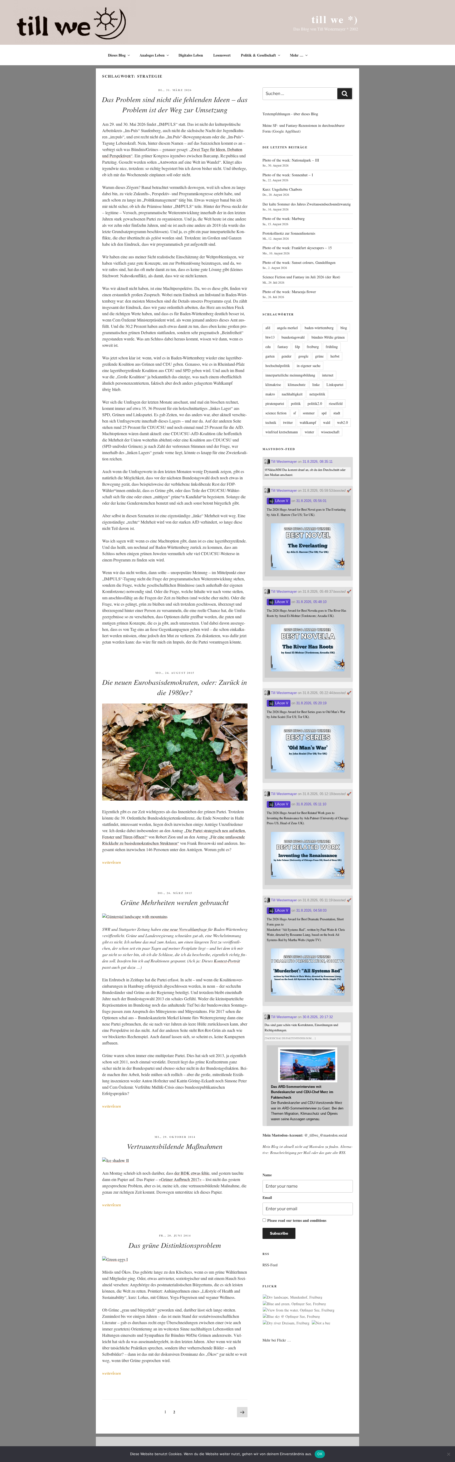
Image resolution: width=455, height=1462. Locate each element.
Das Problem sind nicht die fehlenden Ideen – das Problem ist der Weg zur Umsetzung (175, 104)
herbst (334, 356)
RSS (342, 1152)
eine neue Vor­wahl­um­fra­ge (184, 929)
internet (327, 375)
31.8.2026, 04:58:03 (311, 910)
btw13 (270, 337)
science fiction (275, 412)
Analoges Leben (152, 55)
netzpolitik (317, 393)
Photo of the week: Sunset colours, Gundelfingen (299, 262)
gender (286, 356)
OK (319, 1454)
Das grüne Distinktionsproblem (174, 1245)
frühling (332, 346)
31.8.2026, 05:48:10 (311, 602)
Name (267, 1175)
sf (294, 412)
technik (270, 422)
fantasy (283, 346)
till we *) (334, 19)
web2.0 (342, 422)
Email (267, 1197)
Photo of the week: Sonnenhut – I (288, 174)
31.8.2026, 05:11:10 (311, 804)
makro (270, 393)
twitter (288, 422)
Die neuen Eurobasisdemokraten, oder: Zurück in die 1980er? (174, 687)
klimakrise (273, 384)
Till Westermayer (283, 462)
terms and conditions (309, 1220)
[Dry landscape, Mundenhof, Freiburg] (292, 1297)
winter (309, 431)
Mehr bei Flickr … (277, 1340)
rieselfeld (336, 403)
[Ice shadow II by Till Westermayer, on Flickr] (115, 1160)
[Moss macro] (175, 799)
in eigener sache (308, 365)
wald (326, 422)
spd (324, 412)
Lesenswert (222, 55)
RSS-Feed (270, 1264)
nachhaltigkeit (292, 393)
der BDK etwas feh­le (191, 1173)
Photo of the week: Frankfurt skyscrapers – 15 (297, 247)
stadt (336, 412)
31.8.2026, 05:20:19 (311, 703)
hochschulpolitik (277, 365)
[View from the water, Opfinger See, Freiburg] (298, 1310)
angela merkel (287, 327)
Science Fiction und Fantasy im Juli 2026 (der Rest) (301, 276)
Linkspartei (335, 384)
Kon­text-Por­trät (227, 960)
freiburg (313, 346)
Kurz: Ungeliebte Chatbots (282, 189)
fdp (297, 346)
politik (296, 403)
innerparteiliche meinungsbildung (290, 375)
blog (343, 327)
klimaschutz (296, 384)
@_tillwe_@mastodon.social (325, 1135)
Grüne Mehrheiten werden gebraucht (175, 902)
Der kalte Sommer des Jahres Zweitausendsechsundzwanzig (307, 204)
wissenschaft (330, 431)
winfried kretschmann (281, 431)
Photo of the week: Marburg (284, 218)
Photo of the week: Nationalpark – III (291, 160)
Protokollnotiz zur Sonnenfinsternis (289, 233)
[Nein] (448, 1454)
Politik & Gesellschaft (258, 55)
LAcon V (281, 501)
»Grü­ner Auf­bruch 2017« (180, 1179)
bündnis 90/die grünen (328, 337)
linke (316, 384)
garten (270, 356)
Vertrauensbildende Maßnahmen (174, 1146)
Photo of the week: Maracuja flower (289, 291)
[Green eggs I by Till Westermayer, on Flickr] (115, 1259)
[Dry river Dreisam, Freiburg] (286, 1323)
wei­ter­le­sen (111, 862)
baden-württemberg (319, 327)
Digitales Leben (191, 55)
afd (267, 327)
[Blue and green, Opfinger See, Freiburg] (294, 1304)
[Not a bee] (321, 1323)
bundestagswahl (293, 337)
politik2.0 (315, 403)
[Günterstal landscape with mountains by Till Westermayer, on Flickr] (134, 916)
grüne (319, 356)
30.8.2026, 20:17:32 (318, 1017)
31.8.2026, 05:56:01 (311, 501)
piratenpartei (274, 403)
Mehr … (296, 55)
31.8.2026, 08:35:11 (318, 462)
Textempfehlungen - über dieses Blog (290, 113)
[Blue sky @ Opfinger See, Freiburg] (291, 1316)
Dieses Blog (117, 55)
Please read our (296, 1220)
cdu (268, 346)
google (303, 356)
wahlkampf (308, 422)
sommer (309, 412)
